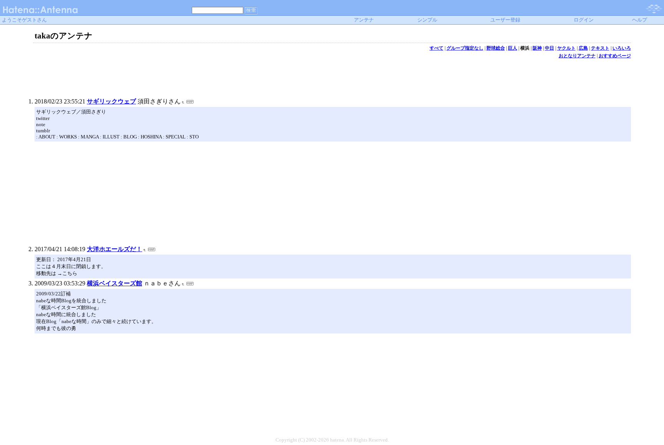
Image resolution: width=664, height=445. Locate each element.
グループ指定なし (465, 48)
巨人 (512, 48)
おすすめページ (615, 55)
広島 (583, 48)
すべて (436, 48)
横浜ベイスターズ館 (114, 283)
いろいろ (622, 48)
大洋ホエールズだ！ (114, 249)
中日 (549, 48)
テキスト (600, 48)
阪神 (537, 48)
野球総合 (495, 48)
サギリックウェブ (111, 101)
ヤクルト (566, 48)
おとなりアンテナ (577, 55)
